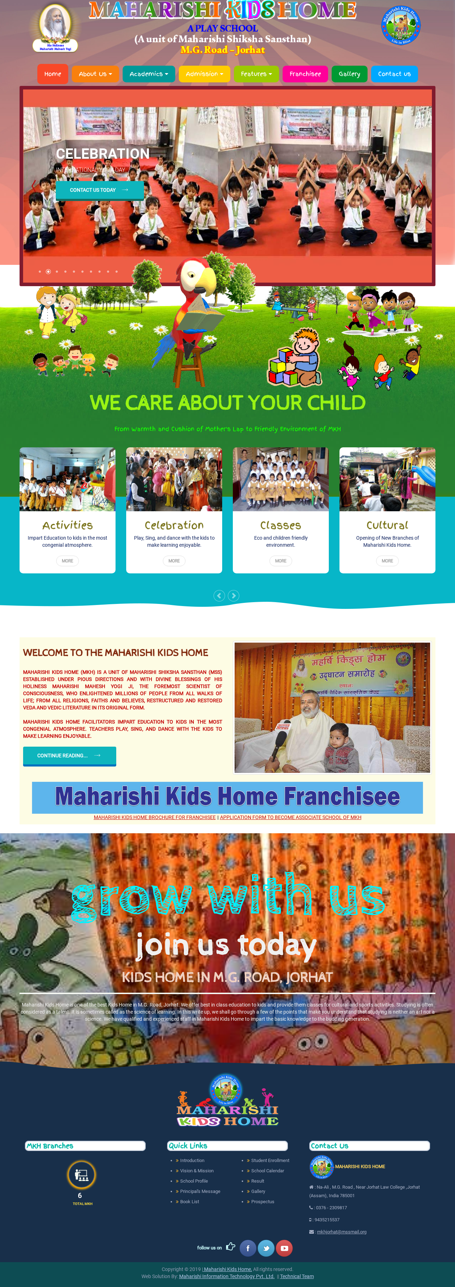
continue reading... (62, 755)
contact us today (93, 190)
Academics (147, 74)
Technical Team (297, 1276)
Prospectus (262, 1201)
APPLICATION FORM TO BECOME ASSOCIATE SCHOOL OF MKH (291, 817)
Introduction (192, 1160)
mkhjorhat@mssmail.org (341, 1231)
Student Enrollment (270, 1160)
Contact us (394, 74)
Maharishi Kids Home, (227, 1269)
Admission (203, 74)
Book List (189, 1201)
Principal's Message (200, 1191)
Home (52, 74)
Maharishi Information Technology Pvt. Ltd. (227, 1276)
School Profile (194, 1181)
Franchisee (305, 74)
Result (257, 1181)
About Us (94, 74)
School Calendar (267, 1170)
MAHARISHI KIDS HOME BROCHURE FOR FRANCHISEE (155, 817)
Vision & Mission (197, 1170)
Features (255, 74)
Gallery (349, 74)
